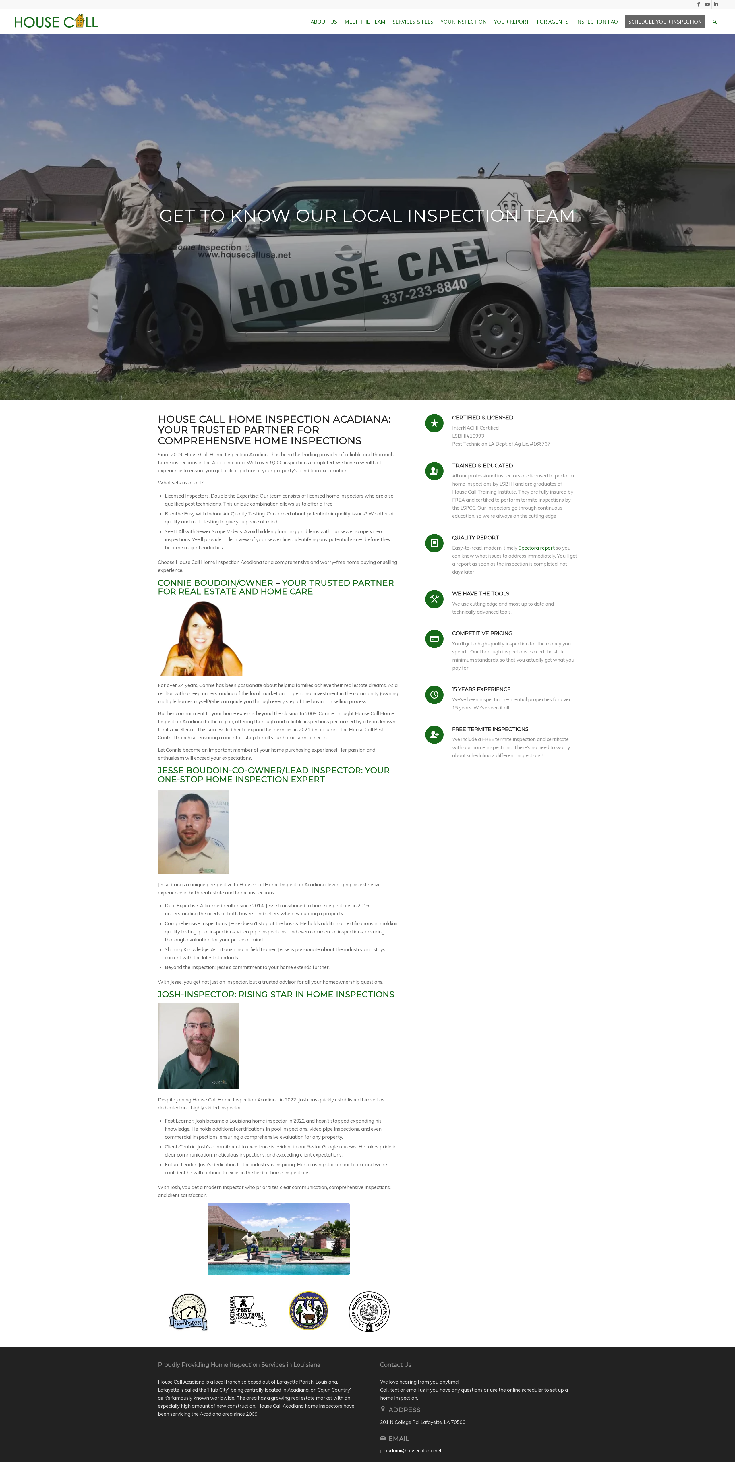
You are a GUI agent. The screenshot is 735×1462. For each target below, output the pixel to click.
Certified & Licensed (482, 418)
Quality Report (475, 538)
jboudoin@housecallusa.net (411, 1450)
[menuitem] (324, 21)
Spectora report (537, 548)
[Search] (714, 21)
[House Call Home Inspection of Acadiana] (58, 21)
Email (399, 1438)
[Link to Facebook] (699, 4)
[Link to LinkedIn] (716, 4)
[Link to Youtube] (707, 4)
